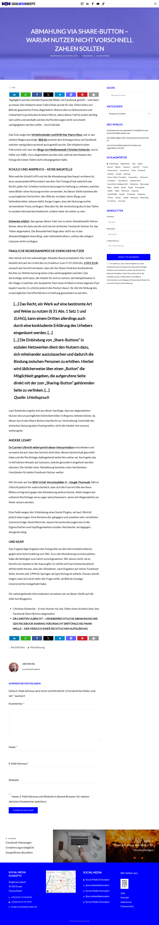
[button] (14, 94)
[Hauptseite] (79, 846)
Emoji (133, 170)
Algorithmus (125, 164)
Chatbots (126, 167)
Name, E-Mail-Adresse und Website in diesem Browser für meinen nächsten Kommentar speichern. (49, 799)
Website (14, 780)
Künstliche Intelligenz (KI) (117, 184)
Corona (145, 167)
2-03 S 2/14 (90, 263)
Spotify (122, 194)
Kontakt (124, 897)
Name (13, 747)
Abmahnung (37, 647)
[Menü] (155, 3)
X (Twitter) (111, 201)
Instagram (111, 180)
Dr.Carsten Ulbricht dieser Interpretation (41, 447)
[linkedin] (89, 3)
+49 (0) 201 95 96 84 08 (21, 897)
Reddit (110, 191)
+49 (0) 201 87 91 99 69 (21, 902)
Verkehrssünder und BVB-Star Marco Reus (57, 134)
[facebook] (94, 3)
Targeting (141, 194)
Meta (109, 187)
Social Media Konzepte (97, 879)
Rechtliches (88, 55)
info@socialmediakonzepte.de (24, 906)
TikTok (110, 198)
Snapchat (135, 191)
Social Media (112, 194)
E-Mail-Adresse (19, 763)
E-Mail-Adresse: (113, 241)
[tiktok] (105, 3)
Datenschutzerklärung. (124, 283)
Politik (130, 187)
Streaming (131, 194)
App (134, 164)
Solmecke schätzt (19, 221)
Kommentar (16, 703)
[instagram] (83, 3)
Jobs (122, 893)
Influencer (144, 177)
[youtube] (99, 4)
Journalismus (123, 180)
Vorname (110, 216)
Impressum (126, 902)
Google (118, 174)
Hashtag (127, 174)
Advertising (113, 164)
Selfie (117, 191)
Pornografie (139, 187)
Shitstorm (125, 191)
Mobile (116, 187)
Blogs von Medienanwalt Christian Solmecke (63, 149)
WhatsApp (144, 198)
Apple (140, 164)
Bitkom (118, 167)
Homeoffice (133, 177)
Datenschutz (112, 170)
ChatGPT (136, 167)
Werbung (134, 198)
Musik (123, 187)
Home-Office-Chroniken (116, 177)
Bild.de (43, 139)
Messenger (144, 184)
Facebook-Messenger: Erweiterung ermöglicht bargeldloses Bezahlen (20, 846)
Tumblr (125, 198)
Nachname (111, 229)
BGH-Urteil (61, 482)
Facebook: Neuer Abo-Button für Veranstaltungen (133, 846)
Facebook (141, 170)
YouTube (121, 201)
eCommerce (124, 170)
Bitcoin (110, 167)
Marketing (134, 184)
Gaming (110, 174)
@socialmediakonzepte (97, 885)
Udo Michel (104, 55)
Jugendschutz (135, 180)
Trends (118, 198)
